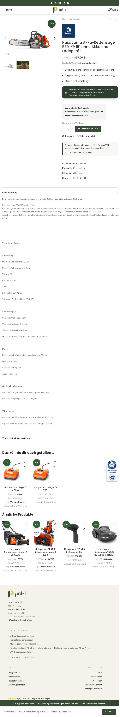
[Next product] (116, 19)
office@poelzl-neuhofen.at (20, 620)
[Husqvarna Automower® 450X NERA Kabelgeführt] (104, 533)
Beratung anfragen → (18, 685)
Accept (109, 711)
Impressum (97, 681)
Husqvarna (79, 173)
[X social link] (55, 3)
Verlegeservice (14, 673)
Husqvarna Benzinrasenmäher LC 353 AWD (15, 552)
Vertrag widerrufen (93, 689)
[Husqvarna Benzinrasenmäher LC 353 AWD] (15, 533)
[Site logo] (60, 10)
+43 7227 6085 (74, 152)
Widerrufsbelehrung (93, 685)
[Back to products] (112, 19)
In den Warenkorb (88, 128)
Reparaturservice (15, 681)
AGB (100, 673)
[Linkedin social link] (64, 3)
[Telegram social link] (68, 3)
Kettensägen (75, 19)
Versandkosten (89, 63)
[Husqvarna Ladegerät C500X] (15, 471)
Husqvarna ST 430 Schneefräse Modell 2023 (45, 552)
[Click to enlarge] (7, 53)
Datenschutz (96, 676)
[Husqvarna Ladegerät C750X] (45, 471)
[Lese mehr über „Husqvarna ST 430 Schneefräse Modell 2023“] (54, 528)
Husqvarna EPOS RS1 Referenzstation (74, 551)
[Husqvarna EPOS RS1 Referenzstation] (74, 533)
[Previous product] (109, 19)
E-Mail (89, 152)
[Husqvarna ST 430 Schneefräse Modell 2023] (45, 533)
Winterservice (14, 676)
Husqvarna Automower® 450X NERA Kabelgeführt (104, 552)
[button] (5, 38)
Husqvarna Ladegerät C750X (45, 489)
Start (64, 19)
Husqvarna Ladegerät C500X (15, 489)
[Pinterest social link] (60, 3)
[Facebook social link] (51, 3)
